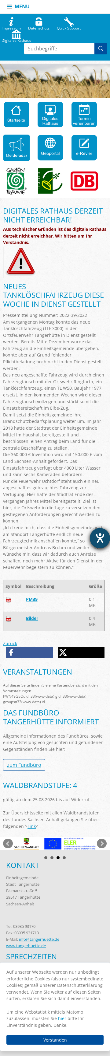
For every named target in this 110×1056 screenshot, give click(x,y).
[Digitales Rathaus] (50, 114)
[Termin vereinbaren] (84, 114)
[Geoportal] (50, 148)
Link (32, 826)
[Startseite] (16, 114)
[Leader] (50, 181)
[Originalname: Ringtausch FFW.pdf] (9, 618)
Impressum (11, 27)
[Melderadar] (16, 148)
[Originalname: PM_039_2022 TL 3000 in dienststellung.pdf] (9, 599)
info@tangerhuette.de (39, 939)
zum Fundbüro (24, 765)
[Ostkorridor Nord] (84, 181)
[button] (29, 652)
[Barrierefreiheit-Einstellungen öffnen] (100, 538)
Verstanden (55, 1040)
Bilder (32, 618)
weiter (102, 844)
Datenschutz (39, 27)
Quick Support (69, 27)
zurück (8, 844)
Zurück (10, 643)
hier (62, 1018)
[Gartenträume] (16, 181)
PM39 (32, 599)
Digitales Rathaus (16, 39)
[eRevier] (84, 148)
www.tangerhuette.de (26, 945)
